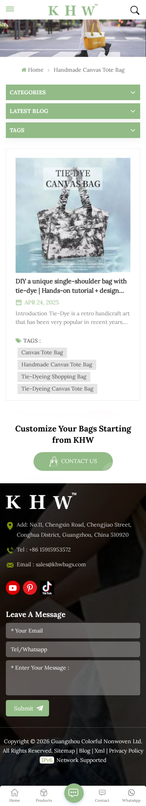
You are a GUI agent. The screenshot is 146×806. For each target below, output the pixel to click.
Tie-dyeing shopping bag (53, 376)
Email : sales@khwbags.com (51, 564)
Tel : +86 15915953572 (44, 549)
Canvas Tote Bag (42, 352)
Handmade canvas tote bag (56, 364)
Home (35, 70)
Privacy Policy (126, 751)
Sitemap (64, 751)
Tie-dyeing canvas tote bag (57, 388)
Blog (84, 751)
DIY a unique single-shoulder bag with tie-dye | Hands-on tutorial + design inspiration (71, 286)
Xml (100, 751)
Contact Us (78, 461)
